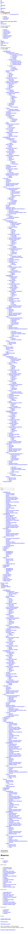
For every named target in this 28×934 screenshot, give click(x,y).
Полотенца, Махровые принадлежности (15, 208)
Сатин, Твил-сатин (15, 195)
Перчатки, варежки (13, 136)
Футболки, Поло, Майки (11, 168)
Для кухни (11, 210)
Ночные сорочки (13, 59)
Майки (10, 116)
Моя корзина (3, 23)
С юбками (11, 90)
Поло (10, 171)
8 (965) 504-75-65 (14, 14)
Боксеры (13, 161)
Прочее (7, 340)
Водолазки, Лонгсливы (11, 77)
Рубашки (8, 165)
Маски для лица (12, 343)
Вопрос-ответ (6, 33)
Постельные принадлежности (13, 188)
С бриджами (14, 56)
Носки (10, 126)
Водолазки (11, 79)
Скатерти (8, 214)
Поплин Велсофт (15, 193)
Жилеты (11, 87)
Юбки (7, 122)
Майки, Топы (12, 93)
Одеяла (7, 206)
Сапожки (11, 130)
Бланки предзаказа (7, 35)
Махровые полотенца (14, 211)
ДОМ (4, 186)
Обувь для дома (9, 128)
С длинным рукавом (16, 64)
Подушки (8, 205)
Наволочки (11, 197)
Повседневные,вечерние (14, 110)
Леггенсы (11, 74)
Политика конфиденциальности (8, 929)
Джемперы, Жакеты (10, 151)
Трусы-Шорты (14, 163)
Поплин (13, 190)
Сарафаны (8, 111)
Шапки (10, 133)
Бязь (12, 194)
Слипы (13, 99)
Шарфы (10, 134)
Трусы (10, 94)
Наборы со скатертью (14, 217)
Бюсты (10, 105)
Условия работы (7, 32)
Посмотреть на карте (5, 924)
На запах (13, 66)
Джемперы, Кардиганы (11, 82)
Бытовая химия (12, 342)
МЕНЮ (2, 41)
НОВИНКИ (6, 354)
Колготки (11, 125)
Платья (7, 108)
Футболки (11, 117)
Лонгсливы (11, 80)
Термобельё (11, 103)
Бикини (13, 96)
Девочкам (8, 179)
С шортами (14, 57)
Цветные (13, 121)
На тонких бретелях (16, 60)
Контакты (5, 19)
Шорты (10, 76)
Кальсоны (11, 156)
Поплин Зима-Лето (15, 191)
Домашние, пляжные (13, 109)
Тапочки (11, 131)
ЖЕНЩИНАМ (6, 51)
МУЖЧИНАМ (6, 137)
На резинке (14, 201)
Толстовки (8, 114)
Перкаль (13, 196)
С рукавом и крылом (16, 63)
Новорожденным (10, 185)
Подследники (12, 127)
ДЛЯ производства (10, 353)
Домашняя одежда (10, 52)
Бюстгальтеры (14, 106)
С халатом (13, 58)
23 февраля (5, 547)
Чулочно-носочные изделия (12, 123)
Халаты (10, 65)
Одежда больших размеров (12, 81)
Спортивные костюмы (11, 113)
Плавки (13, 162)
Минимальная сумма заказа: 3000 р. (9, 21)
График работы (6, 36)
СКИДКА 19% (6, 546)
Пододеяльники (12, 202)
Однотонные (14, 119)
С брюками (11, 91)
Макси (12, 98)
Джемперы (11, 83)
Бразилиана (14, 97)
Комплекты (11, 139)
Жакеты (10, 85)
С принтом (14, 120)
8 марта (5, 549)
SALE (4, 355)
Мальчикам (8, 180)
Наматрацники (12, 203)
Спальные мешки (10, 218)
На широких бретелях (16, 62)
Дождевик (11, 350)
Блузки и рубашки (10, 70)
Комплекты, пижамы (13, 53)
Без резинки (14, 200)
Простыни (11, 199)
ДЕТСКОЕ (5, 178)
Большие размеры (7, 481)
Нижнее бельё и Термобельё (12, 155)
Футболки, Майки (10, 115)
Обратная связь (4, 921)
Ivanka (4, 219)
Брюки (7, 71)
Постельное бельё (13, 189)
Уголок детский (12, 213)
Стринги (13, 100)
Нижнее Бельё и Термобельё (12, 92)
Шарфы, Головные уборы (12, 132)
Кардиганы (11, 86)
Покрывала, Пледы (10, 207)
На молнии (14, 68)
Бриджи (10, 75)
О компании (6, 17)
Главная (5, 16)
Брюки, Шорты (9, 144)
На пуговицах (14, 69)
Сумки (10, 344)
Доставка (5, 34)
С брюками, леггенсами (16, 54)
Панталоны (11, 104)
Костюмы (8, 88)
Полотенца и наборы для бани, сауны (17, 212)
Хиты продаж (6, 564)
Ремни (7, 351)
